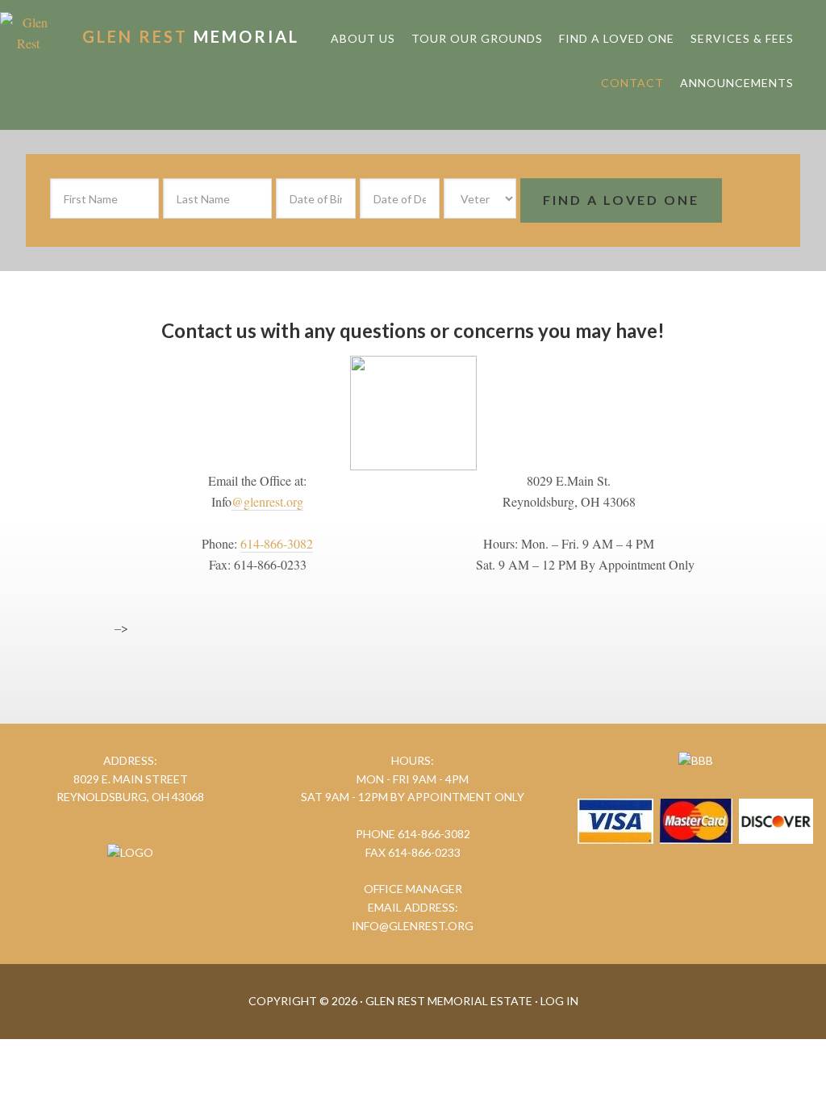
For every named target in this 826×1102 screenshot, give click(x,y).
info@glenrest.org (412, 926)
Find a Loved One (621, 199)
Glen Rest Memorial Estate (190, 36)
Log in (559, 1001)
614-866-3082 (276, 543)
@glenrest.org (267, 501)
